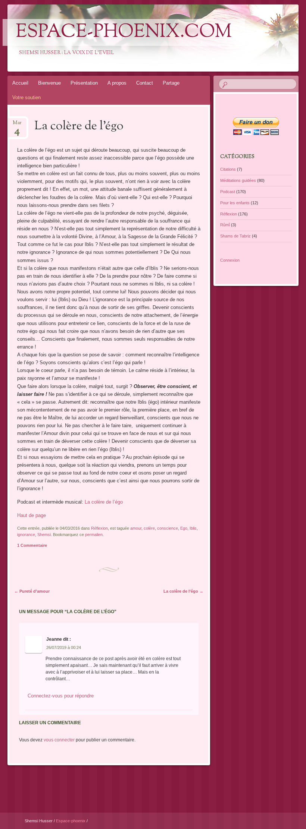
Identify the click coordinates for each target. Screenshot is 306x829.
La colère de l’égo (104, 502)
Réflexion (99, 528)
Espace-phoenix (71, 821)
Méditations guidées (238, 180)
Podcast (227, 191)
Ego (183, 528)
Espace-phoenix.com (124, 32)
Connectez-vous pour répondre (61, 696)
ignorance (26, 534)
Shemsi (44, 534)
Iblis (193, 528)
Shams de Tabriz (235, 236)
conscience (167, 528)
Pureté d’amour (32, 591)
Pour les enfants (235, 203)
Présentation (84, 83)
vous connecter (59, 740)
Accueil (20, 83)
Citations (228, 169)
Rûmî (225, 225)
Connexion (230, 260)
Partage (171, 83)
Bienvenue (49, 83)
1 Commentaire (32, 545)
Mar (17, 125)
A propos (117, 83)
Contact (144, 83)
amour (135, 528)
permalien (94, 534)
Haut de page (31, 515)
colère (149, 528)
